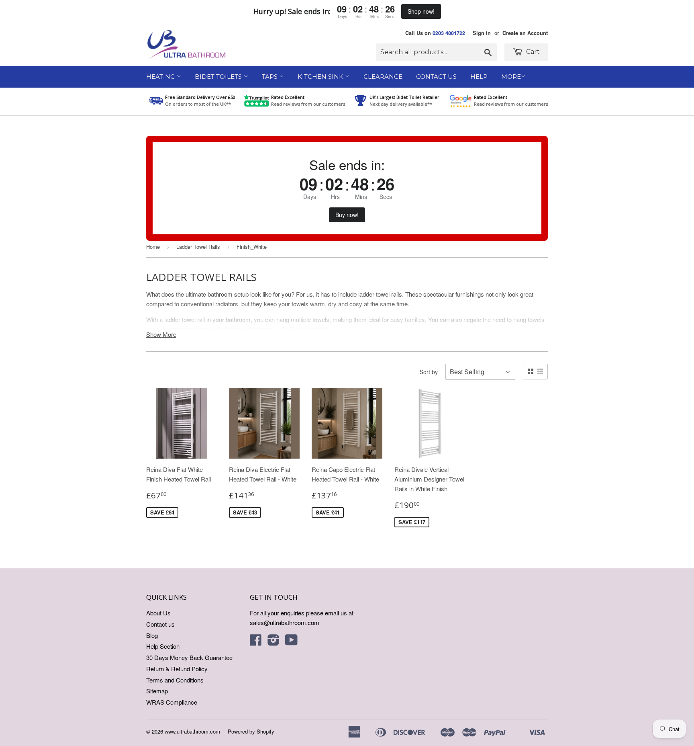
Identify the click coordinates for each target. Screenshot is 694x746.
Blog (152, 635)
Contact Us (436, 76)
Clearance (382, 76)
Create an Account (525, 33)
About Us (158, 613)
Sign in (482, 33)
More (511, 76)
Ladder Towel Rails (198, 246)
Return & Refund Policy (177, 668)
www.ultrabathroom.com (192, 731)
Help (479, 76)
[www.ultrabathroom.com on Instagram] (273, 642)
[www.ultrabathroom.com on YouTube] (291, 642)
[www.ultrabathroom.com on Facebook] (256, 642)
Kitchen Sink (321, 76)
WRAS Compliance (171, 702)
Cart (532, 51)
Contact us (160, 624)
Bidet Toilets (219, 76)
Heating (161, 76)
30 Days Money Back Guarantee (189, 657)
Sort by (429, 372)
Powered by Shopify (251, 731)
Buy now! (347, 215)
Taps (270, 76)
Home (153, 246)
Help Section (163, 646)
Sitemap (157, 691)
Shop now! (421, 11)
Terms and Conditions (175, 680)
